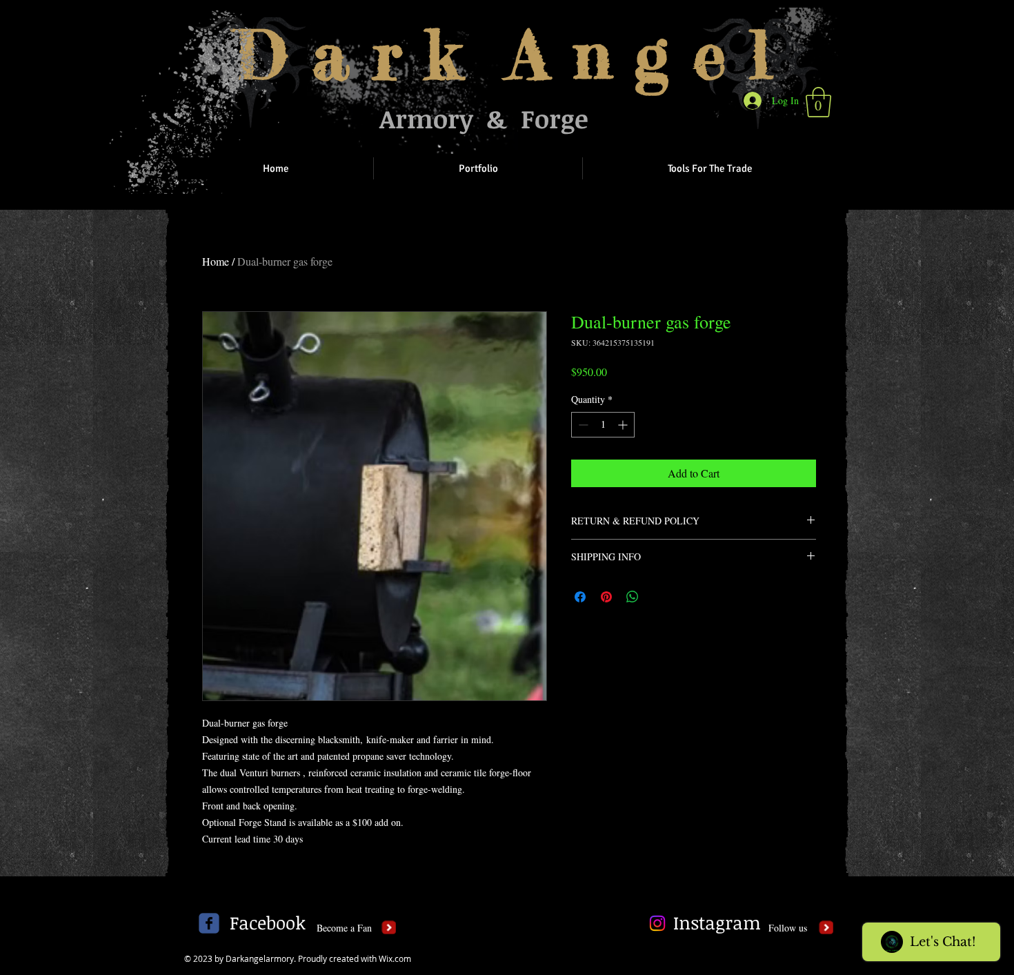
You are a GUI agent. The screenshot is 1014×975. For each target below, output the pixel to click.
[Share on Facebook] (580, 597)
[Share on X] (658, 597)
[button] (818, 102)
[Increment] (624, 425)
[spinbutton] (602, 425)
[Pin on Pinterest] (606, 597)
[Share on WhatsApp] (632, 597)
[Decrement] (581, 425)
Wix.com (395, 958)
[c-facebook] (209, 923)
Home (215, 261)
